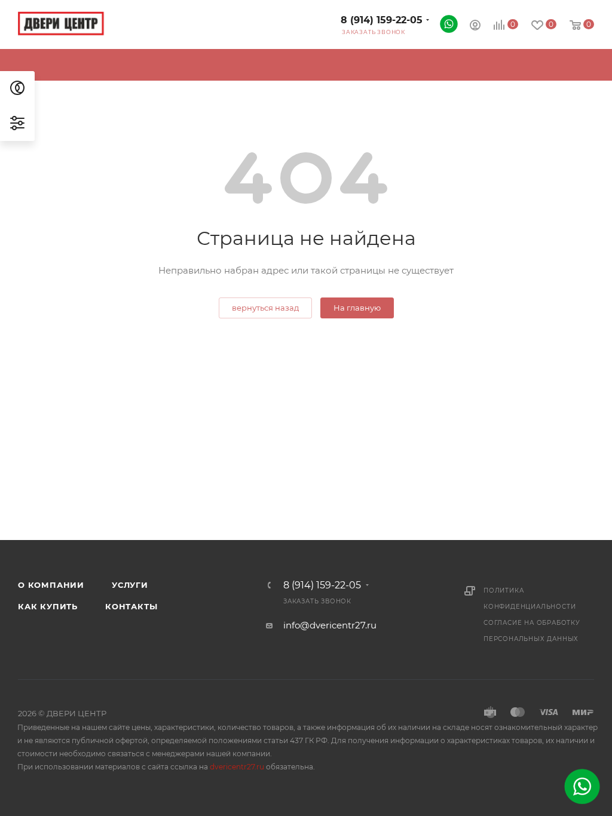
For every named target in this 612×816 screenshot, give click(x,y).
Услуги (130, 585)
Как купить (48, 606)
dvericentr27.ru (237, 766)
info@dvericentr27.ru (330, 625)
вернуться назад (265, 307)
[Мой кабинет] (475, 26)
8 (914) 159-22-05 (382, 20)
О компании (51, 585)
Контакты (131, 606)
